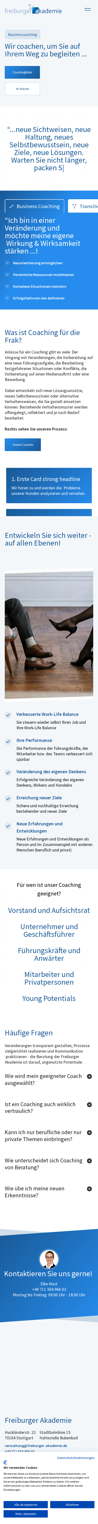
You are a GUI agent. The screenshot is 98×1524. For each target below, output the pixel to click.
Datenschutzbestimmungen (75, 1458)
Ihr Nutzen (22, 89)
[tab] (34, 206)
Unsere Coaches (23, 445)
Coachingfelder (22, 72)
